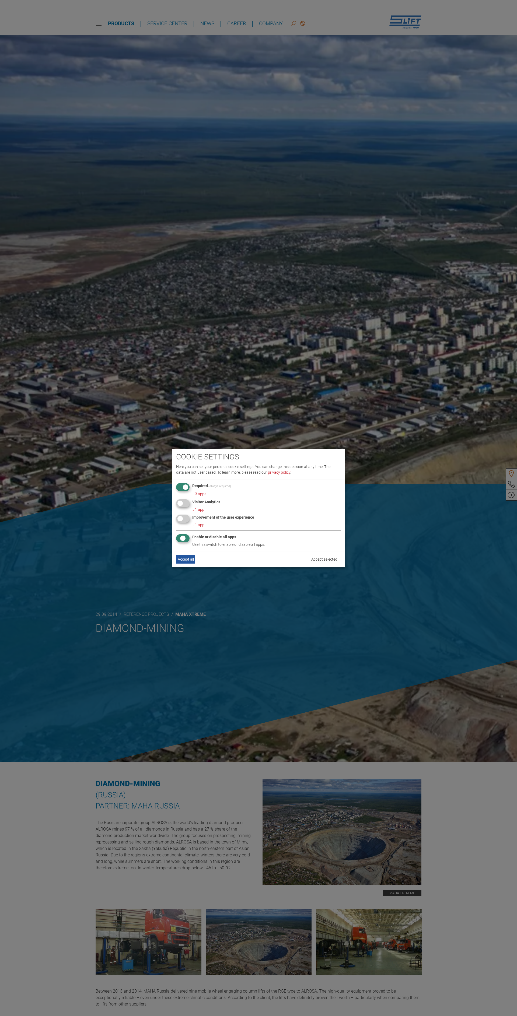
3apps (199, 494)
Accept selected (324, 559)
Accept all (186, 559)
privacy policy (279, 472)
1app (198, 509)
